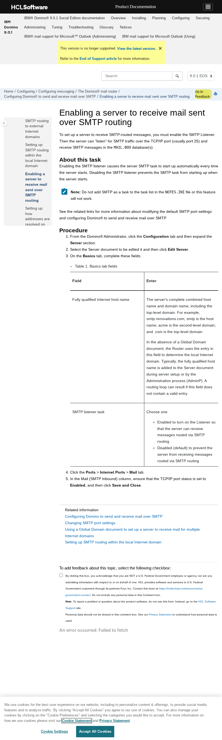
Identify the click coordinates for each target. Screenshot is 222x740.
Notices (126, 27)
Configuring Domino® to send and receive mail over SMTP (50, 97)
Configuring (181, 18)
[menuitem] (64, 18)
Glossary (107, 27)
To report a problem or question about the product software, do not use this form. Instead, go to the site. (141, 604)
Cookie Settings (54, 731)
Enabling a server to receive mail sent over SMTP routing (145, 97)
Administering (34, 27)
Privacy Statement (160, 614)
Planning (159, 18)
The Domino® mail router (97, 91)
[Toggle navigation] (208, 6)
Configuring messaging (56, 91)
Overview (118, 18)
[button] (23, 145)
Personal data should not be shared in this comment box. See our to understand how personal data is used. (141, 617)
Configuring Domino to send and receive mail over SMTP (113, 516)
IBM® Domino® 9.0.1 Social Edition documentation (64, 18)
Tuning (57, 27)
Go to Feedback (202, 94)
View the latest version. (136, 49)
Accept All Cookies (95, 731)
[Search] (177, 75)
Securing (203, 18)
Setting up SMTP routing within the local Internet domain (37, 155)
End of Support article (98, 59)
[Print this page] (216, 94)
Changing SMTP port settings (90, 523)
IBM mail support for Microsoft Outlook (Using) (158, 36)
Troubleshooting (80, 27)
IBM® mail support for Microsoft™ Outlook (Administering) (70, 36)
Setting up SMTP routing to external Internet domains (37, 126)
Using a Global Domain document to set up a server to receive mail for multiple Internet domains (132, 532)
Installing (139, 18)
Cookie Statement (77, 721)
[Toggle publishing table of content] (4, 123)
